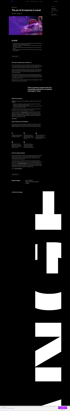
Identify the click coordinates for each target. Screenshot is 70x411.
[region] (35, 408)
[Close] (69, 406)
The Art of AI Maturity (29, 180)
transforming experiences (22, 163)
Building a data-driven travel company (32, 181)
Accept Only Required (63, 408)
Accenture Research (18, 168)
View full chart (14, 118)
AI (38, 67)
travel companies (24, 111)
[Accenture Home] (14, 1)
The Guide (27, 183)
